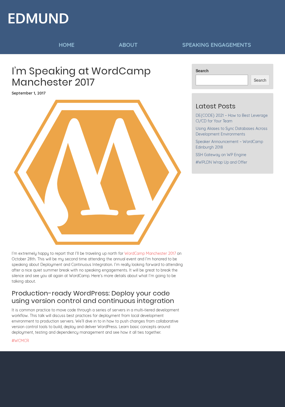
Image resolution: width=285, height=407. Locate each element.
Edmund (38, 19)
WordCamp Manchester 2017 (150, 253)
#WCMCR (20, 340)
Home (66, 44)
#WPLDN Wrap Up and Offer (221, 162)
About (128, 44)
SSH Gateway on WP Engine (221, 154)
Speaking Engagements (216, 44)
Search (202, 70)
